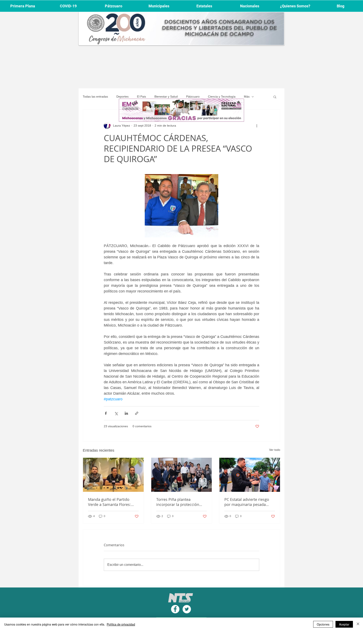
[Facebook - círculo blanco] (175, 609)
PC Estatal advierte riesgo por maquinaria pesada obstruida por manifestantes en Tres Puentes (249, 502)
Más (247, 96)
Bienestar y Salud (166, 96)
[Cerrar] (357, 624)
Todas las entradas (95, 96)
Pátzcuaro (193, 96)
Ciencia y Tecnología (221, 96)
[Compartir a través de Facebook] (106, 413)
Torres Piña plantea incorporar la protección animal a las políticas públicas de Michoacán (177, 502)
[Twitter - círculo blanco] (187, 609)
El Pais (141, 96)
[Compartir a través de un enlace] (137, 413)
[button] (275, 96)
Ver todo (274, 449)
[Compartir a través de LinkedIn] (126, 413)
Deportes (122, 96)
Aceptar (344, 624)
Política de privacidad (121, 624)
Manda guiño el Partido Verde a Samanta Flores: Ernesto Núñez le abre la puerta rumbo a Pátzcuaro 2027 (111, 502)
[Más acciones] (256, 125)
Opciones (323, 624)
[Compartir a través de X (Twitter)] (116, 413)
